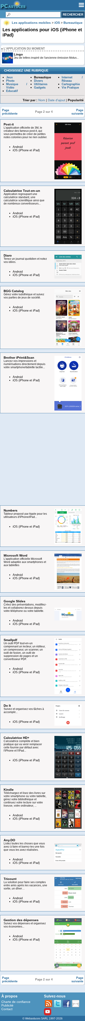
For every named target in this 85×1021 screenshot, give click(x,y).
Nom (41, 100)
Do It (7, 705)
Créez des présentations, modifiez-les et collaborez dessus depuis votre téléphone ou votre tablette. (25, 608)
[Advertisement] (42, 459)
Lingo (18, 54)
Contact (6, 1009)
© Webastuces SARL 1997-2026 (42, 1018)
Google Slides (14, 601)
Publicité (7, 1005)
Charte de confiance (15, 1002)
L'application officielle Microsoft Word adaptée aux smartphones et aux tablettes (25, 562)
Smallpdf (10, 640)
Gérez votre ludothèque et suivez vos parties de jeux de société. (24, 296)
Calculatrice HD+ (16, 738)
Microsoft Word (15, 555)
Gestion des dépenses (21, 920)
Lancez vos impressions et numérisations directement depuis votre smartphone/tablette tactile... (24, 364)
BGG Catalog (14, 291)
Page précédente (9, 111)
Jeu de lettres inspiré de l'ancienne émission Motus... (46, 57)
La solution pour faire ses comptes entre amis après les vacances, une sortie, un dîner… (25, 885)
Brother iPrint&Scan (19, 357)
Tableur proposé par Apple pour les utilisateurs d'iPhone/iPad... (25, 515)
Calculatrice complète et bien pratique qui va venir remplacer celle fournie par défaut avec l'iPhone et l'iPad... (23, 746)
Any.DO (9, 840)
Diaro (8, 255)
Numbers (10, 510)
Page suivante (77, 111)
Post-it (9, 124)
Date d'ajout (56, 100)
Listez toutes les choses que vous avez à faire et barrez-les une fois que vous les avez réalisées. (24, 846)
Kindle (9, 789)
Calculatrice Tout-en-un (22, 190)
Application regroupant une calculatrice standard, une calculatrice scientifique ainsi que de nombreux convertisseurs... (24, 198)
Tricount (10, 879)
